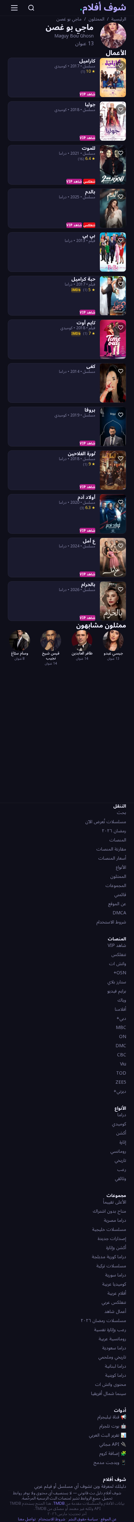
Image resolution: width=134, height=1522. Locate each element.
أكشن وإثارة (116, 1247)
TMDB (59, 1504)
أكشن (121, 1133)
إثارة (122, 1142)
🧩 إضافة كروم (112, 1453)
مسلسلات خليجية (109, 1229)
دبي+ (121, 1018)
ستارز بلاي (116, 982)
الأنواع (121, 867)
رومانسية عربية (112, 1339)
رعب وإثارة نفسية (110, 1329)
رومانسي (118, 1151)
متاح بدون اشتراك (109, 1211)
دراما (121, 1115)
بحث (121, 812)
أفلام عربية (116, 1293)
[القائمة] (14, 7)
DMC (120, 1045)
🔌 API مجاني (112, 1444)
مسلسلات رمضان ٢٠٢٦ (103, 1320)
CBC (121, 1055)
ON (122, 1036)
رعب (121, 1169)
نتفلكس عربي (113, 1302)
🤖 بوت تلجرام (112, 1426)
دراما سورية (115, 1275)
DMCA (119, 913)
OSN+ (120, 973)
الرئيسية (118, 19)
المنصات (117, 840)
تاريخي (120, 1160)
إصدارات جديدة (112, 1238)
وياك (121, 1000)
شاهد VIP (117, 945)
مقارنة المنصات (111, 849)
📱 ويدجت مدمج (109, 1462)
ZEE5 (120, 1082)
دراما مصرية (115, 1220)
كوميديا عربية (114, 1284)
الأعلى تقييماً (114, 1202)
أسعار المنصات (112, 858)
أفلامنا (120, 1009)
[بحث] (31, 7)
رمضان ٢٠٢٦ (114, 831)
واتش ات (117, 963)
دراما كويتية (115, 1375)
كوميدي (119, 1124)
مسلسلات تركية (111, 1266)
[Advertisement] (67, 733)
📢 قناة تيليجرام (111, 1417)
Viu (123, 1064)
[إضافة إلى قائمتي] (120, 66)
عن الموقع (117, 904)
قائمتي (120, 894)
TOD (121, 1073)
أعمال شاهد (115, 1311)
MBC (121, 1027)
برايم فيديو (116, 991)
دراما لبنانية (115, 1366)
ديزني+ (120, 1091)
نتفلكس (118, 954)
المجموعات (115, 885)
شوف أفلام (103, 8)
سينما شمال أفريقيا (108, 1393)
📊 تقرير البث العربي (107, 1435)
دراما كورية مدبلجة (109, 1256)
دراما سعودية (114, 1348)
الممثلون (96, 19)
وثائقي (120, 1178)
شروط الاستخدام (111, 922)
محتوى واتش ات (110, 1384)
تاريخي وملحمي (112, 1357)
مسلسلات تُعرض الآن (105, 821)
